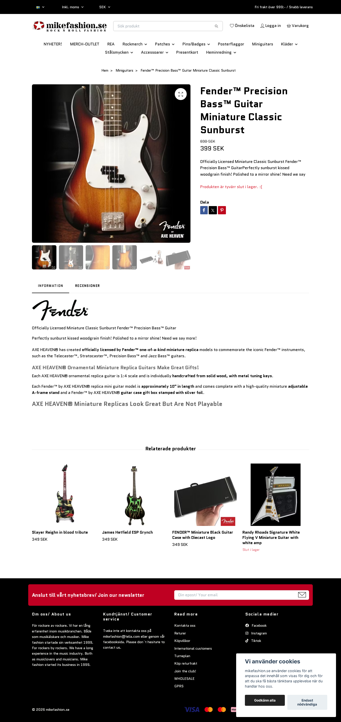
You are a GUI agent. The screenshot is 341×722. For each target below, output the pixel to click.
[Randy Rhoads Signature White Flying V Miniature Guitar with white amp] (275, 512)
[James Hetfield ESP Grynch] (135, 512)
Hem (104, 87)
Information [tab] (50, 303)
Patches (162, 61)
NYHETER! (53, 61)
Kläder (287, 61)
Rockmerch (133, 61)
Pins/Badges (193, 61)
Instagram (258, 650)
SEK (103, 6)
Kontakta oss (184, 642)
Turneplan (182, 673)
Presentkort (187, 70)
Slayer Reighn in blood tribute (60, 550)
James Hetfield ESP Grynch (127, 550)
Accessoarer (152, 70)
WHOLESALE (184, 696)
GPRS (178, 703)
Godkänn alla (265, 700)
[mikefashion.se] (101, 31)
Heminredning (219, 70)
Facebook (259, 642)
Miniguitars (262, 61)
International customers (193, 665)
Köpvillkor (182, 658)
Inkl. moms (71, 6)
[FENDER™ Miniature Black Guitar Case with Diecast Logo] (205, 512)
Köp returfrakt (185, 680)
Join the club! (185, 688)
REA (111, 61)
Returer (180, 650)
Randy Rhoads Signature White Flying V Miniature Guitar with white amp (271, 555)
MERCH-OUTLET (84, 61)
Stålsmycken (117, 70)
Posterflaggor (231, 61)
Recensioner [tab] (87, 303)
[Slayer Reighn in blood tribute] (65, 512)
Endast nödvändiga (307, 702)
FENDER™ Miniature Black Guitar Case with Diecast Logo (202, 552)
